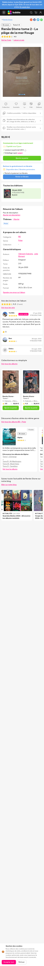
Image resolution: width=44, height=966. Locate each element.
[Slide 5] (20, 97)
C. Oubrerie (7, 401)
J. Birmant (15, 401)
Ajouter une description (11, 215)
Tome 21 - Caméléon (10, 466)
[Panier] (36, 12)
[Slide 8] (25, 97)
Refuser (22, 962)
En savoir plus (25, 7)
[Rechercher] (31, 12)
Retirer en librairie (22, 177)
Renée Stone (7, 20)
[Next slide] (38, 72)
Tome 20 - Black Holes (11, 464)
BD (19, 237)
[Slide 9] (27, 97)
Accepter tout (9, 962)
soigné (20, 153)
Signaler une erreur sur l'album (14, 292)
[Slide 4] (18, 97)
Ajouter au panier (22, 158)
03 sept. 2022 (36, 349)
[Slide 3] (16, 97)
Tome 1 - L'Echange (10, 457)
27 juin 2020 (37, 313)
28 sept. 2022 (36, 339)
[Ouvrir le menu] (4, 12)
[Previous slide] (5, 72)
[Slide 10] (28, 97)
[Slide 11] (30, 97)
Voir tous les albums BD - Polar (13, 422)
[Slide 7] (23, 97)
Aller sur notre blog (8, 485)
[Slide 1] (13, 97)
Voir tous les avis (8, 308)
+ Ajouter (16, 219)
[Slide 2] (15, 97)
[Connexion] (40, 12)
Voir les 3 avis (6, 40)
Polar (20, 240)
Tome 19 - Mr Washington (12, 461)
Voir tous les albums (9, 364)
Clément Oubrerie (25, 254)
